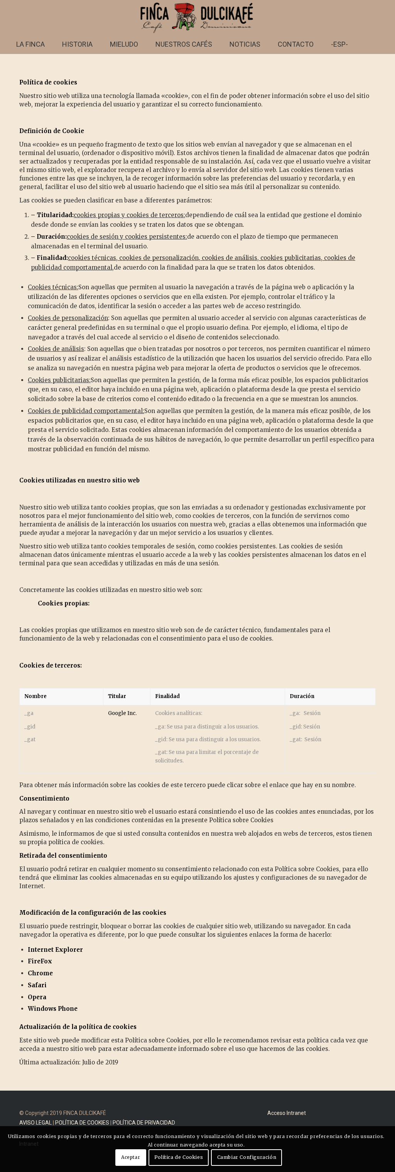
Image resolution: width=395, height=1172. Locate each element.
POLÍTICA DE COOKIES (82, 1123)
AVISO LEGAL (35, 1123)
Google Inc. (122, 713)
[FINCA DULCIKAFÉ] (197, 17)
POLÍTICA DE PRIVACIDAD (144, 1123)
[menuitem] (30, 44)
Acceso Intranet (286, 1113)
